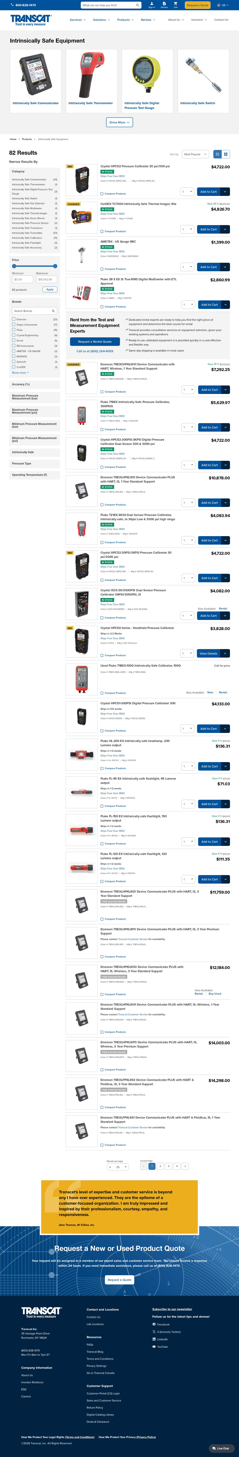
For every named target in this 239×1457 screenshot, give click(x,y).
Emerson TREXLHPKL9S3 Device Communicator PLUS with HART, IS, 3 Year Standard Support (149, 893)
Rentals (146, 20)
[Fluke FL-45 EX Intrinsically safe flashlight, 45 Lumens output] (82, 792)
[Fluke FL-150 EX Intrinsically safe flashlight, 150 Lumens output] (82, 830)
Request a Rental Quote (95, 341)
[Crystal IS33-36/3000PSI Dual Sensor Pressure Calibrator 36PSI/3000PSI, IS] (82, 604)
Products (123, 20)
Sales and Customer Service (104, 1400)
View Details (208, 653)
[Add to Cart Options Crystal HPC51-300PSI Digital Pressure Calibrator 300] (225, 728)
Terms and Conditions (100, 1359)
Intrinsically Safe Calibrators (34, 238)
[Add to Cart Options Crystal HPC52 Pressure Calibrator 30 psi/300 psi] (225, 191)
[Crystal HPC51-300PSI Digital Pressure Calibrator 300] (82, 717)
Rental (223, 608)
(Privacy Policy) (146, 1437)
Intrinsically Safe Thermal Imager (34, 213)
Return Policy (95, 1407)
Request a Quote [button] (119, 1280)
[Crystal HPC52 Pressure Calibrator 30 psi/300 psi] (82, 180)
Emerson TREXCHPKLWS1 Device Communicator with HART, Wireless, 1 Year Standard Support (137, 366)
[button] (223, 5)
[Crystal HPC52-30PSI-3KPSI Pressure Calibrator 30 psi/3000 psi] (82, 566)
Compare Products (115, 193)
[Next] (185, 1166)
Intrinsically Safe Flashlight (34, 243)
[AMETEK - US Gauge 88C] (82, 255)
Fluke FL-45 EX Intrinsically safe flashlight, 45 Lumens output (138, 780)
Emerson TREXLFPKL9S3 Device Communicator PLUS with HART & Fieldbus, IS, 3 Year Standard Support (147, 1082)
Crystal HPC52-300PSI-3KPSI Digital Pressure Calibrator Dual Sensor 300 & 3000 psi (132, 441)
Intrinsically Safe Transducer (34, 228)
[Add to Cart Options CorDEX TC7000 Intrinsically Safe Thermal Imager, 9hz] (225, 229)
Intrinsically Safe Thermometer (91, 103)
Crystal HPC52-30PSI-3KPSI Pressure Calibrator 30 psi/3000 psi (136, 554)
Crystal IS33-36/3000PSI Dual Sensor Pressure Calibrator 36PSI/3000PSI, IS (133, 592)
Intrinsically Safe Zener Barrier (34, 218)
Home (13, 139)
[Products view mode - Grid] (226, 154)
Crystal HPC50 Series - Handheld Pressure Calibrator (137, 628)
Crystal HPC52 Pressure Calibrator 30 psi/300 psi (135, 166)
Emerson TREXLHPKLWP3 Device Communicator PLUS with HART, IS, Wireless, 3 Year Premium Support (148, 1044)
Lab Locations (95, 1324)
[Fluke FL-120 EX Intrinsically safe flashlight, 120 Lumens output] (82, 868)
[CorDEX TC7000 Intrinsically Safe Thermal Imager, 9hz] (82, 218)
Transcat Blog (95, 1352)
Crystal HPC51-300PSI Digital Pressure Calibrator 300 (137, 703)
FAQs (90, 1344)
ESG (23, 1389)
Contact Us (221, 20)
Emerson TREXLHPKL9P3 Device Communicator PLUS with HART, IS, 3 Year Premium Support (159, 931)
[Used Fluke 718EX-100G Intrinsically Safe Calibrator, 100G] (82, 679)
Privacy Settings (96, 1366)
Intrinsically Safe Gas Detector (34, 204)
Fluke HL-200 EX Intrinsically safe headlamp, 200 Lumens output (135, 743)
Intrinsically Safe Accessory (34, 248)
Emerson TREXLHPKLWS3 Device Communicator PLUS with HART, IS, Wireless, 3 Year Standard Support (141, 969)
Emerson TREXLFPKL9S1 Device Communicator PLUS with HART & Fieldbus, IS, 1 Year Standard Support (160, 1119)
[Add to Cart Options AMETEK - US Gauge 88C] (225, 267)
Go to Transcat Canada (100, 1373)
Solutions (99, 20)
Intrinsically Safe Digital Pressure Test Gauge (142, 105)
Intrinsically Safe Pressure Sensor (34, 223)
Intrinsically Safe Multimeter (34, 209)
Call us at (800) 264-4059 (95, 351)
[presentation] (35, 157)
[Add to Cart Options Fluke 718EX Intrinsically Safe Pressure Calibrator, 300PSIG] (225, 427)
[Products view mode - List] (218, 154)
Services (76, 20)
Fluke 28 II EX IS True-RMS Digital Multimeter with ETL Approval (138, 281)
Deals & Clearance (98, 1422)
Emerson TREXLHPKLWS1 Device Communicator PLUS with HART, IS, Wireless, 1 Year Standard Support (159, 1006)
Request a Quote (197, 5)
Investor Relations (32, 1382)
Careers (26, 1396)
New (210, 692)
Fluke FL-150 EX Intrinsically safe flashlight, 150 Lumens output (133, 818)
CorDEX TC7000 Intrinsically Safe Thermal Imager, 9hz (138, 204)
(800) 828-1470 (30, 1350)
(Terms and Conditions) (79, 1437)
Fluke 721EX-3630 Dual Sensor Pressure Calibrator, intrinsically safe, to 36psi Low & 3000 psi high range (137, 517)
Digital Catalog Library (100, 1415)
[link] (143, 1166)
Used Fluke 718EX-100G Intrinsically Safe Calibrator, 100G (140, 665)
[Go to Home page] (31, 20)
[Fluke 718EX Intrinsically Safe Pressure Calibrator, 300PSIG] (82, 416)
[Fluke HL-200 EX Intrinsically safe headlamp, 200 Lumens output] (82, 755)
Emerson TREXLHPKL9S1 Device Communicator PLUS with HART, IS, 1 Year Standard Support (137, 479)
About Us (174, 20)
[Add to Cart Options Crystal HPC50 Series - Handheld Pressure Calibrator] (225, 653)
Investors (197, 20)
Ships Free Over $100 (112, 176)
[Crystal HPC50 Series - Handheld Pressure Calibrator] (82, 642)
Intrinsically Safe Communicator (36, 103)
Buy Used (215, 993)
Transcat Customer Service (133, 939)
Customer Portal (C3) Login (103, 1393)
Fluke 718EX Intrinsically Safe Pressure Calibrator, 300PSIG (135, 404)
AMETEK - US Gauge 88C (118, 241)
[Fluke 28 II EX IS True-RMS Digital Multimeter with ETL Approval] (82, 293)
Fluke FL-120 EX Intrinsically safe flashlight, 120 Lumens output (133, 856)
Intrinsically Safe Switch (197, 103)
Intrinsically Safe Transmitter (34, 233)
